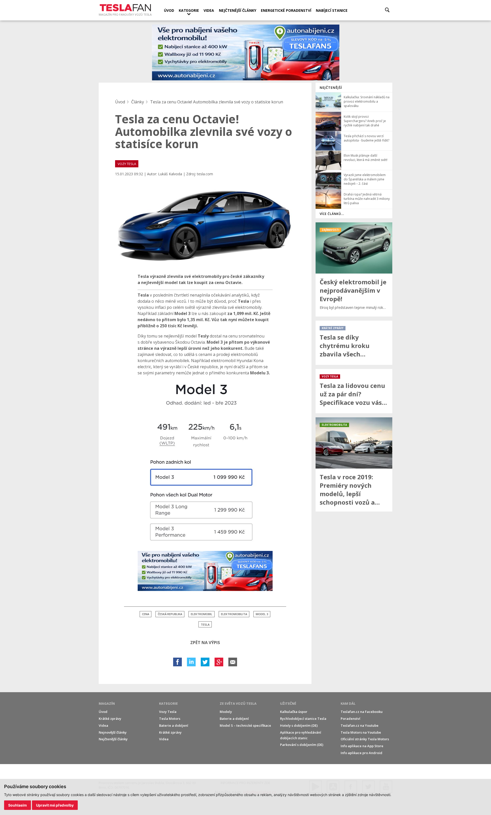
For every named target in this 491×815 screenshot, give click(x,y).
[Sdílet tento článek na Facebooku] (177, 662)
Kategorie (189, 10)
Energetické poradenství (286, 10)
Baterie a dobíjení (173, 725)
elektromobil (201, 614)
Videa (209, 10)
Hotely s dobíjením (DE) (299, 725)
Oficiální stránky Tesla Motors (365, 739)
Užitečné (288, 703)
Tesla (205, 624)
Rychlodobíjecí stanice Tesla (303, 718)
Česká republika (170, 614)
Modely (226, 711)
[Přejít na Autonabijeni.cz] (205, 571)
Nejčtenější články (237, 10)
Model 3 (262, 614)
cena (145, 614)
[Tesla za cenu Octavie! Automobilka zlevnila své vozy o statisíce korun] (205, 224)
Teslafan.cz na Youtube (359, 725)
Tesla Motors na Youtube (361, 732)
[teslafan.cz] (245, 53)
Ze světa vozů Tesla (238, 703)
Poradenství (350, 718)
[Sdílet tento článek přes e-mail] (232, 662)
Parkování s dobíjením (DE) (301, 744)
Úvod (169, 10)
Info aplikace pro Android (361, 753)
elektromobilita (234, 614)
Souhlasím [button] (17, 805)
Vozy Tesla (167, 711)
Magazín (107, 703)
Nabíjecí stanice (332, 10)
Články (137, 102)
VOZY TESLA (127, 163)
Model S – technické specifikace (245, 725)
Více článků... (332, 214)
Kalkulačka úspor (293, 711)
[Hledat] (387, 9)
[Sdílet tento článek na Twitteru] (205, 662)
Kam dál (348, 703)
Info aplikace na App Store (362, 746)
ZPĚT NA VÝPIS (205, 642)
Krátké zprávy (110, 718)
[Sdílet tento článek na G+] (219, 662)
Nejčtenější (331, 87)
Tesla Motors (169, 718)
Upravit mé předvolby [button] (55, 805)
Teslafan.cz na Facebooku (362, 711)
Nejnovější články (113, 732)
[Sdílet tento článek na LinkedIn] (191, 662)
